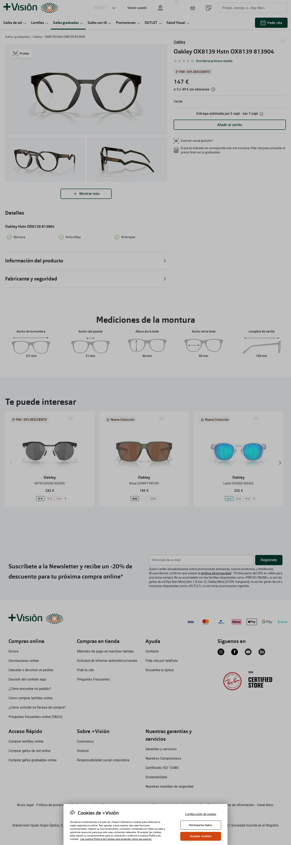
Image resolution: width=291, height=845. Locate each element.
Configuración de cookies (200, 814)
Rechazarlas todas (200, 825)
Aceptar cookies (201, 836)
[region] (145, 824)
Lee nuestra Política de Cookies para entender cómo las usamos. (116, 839)
